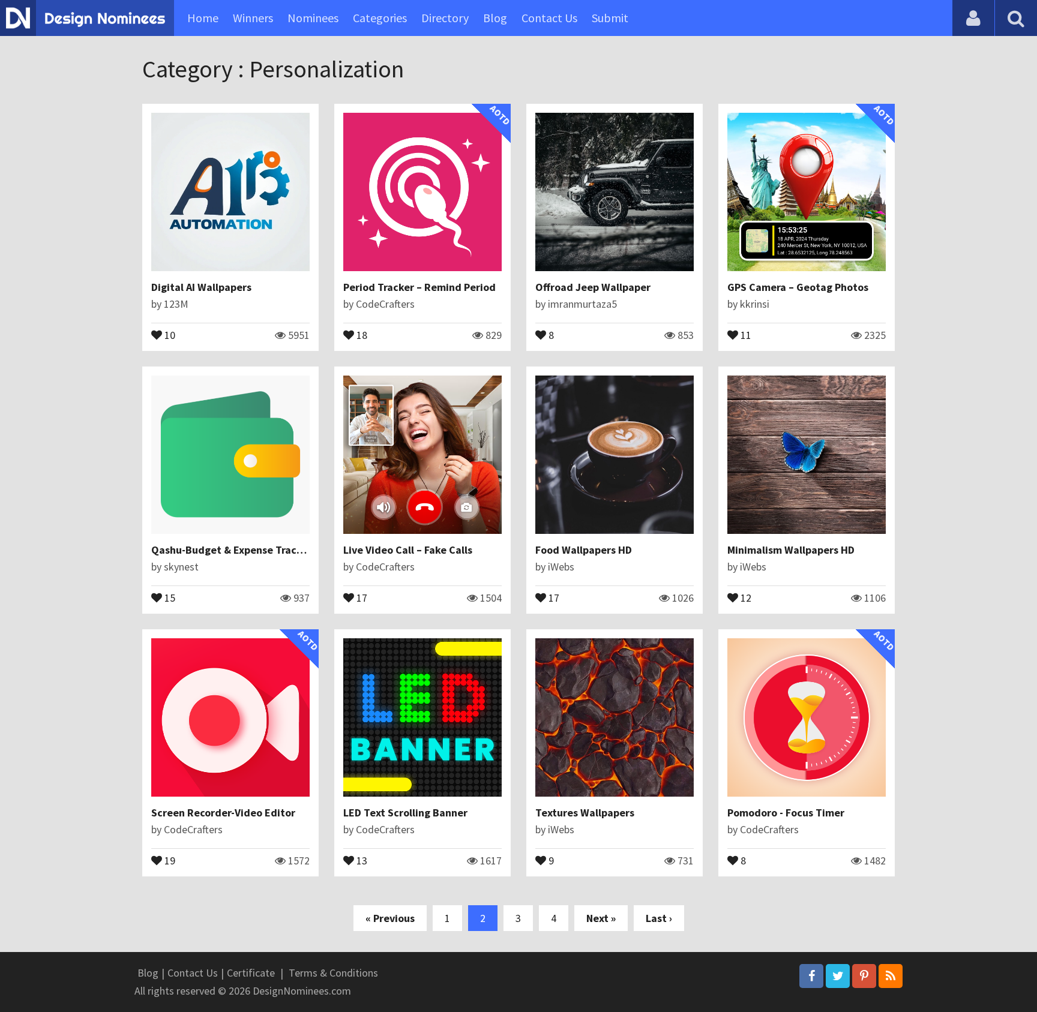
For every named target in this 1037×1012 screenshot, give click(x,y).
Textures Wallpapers (584, 812)
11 (744, 334)
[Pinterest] (864, 976)
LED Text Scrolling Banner (405, 812)
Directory (445, 17)
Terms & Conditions (333, 973)
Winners (253, 17)
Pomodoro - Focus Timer (785, 812)
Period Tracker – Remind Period (419, 287)
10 (168, 334)
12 (744, 597)
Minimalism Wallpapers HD (791, 550)
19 (168, 860)
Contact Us (549, 17)
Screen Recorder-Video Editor (223, 812)
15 (168, 597)
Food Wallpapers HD (583, 550)
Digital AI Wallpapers (201, 287)
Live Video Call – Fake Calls (407, 550)
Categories (380, 17)
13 (360, 860)
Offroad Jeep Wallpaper (593, 287)
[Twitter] (838, 976)
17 (360, 597)
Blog (495, 17)
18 (360, 334)
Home (202, 17)
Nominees (312, 17)
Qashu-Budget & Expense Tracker (231, 550)
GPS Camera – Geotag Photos (797, 287)
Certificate (251, 973)
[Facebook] (811, 976)
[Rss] (891, 976)
